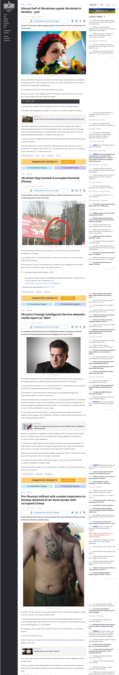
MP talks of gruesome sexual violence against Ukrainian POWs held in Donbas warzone (101, 562)
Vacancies (7, 38)
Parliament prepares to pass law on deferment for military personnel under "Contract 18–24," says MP (101, 35)
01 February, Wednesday (99, 191)
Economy (6, 23)
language (50, 155)
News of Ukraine (27, 155)
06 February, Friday (97, 120)
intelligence (49, 474)
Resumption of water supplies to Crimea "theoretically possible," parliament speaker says (101, 510)
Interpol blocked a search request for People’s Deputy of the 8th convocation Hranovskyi (101, 176)
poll (43, 155)
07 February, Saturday (98, 41)
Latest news (96, 17)
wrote (39, 624)
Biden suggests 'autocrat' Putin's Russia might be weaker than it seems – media (100, 295)
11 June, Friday (95, 487)
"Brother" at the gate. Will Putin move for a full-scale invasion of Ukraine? (100, 528)
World (5, 25)
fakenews (39, 474)
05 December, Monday (98, 200)
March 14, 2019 (49, 287)
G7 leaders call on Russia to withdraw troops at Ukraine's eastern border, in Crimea (102, 351)
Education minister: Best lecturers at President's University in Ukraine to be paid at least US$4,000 (102, 247)
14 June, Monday (96, 209)
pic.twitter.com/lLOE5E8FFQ (50, 283)
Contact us (7, 40)
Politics (6, 21)
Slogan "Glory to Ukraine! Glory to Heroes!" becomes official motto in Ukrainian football (101, 534)
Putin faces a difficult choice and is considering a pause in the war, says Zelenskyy (101, 114)
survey (58, 155)
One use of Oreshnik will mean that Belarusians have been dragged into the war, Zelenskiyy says (101, 46)
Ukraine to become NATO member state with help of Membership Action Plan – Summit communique (102, 219)
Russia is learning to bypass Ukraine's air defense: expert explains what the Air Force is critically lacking (102, 22)
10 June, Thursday (96, 616)
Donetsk (46, 292)
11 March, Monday (96, 141)
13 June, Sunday (96, 337)
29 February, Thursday (98, 165)
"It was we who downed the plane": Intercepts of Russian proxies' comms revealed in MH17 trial (101, 651)
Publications (7, 30)
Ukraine (6, 19)
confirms (44, 386)
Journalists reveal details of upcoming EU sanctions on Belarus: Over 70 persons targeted (102, 610)
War (5, 16)
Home (5, 14)
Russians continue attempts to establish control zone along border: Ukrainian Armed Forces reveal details (102, 28)
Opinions (6, 33)
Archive (6, 36)
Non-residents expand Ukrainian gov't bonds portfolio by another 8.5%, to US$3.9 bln (102, 516)
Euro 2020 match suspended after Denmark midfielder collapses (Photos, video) (101, 387)
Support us (102, 11)
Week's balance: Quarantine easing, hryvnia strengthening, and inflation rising (101, 403)
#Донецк (28, 283)
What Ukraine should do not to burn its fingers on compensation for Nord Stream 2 (102, 466)
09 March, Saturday (97, 150)
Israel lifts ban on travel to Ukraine (103, 505)
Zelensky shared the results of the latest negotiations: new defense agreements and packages (101, 170)
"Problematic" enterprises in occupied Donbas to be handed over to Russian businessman (101, 541)
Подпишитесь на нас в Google (46, 21)
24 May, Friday (95, 129)
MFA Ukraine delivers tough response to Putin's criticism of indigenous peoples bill (102, 626)
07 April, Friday (95, 182)
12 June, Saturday (96, 377)
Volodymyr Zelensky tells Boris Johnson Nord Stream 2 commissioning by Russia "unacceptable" (101, 231)
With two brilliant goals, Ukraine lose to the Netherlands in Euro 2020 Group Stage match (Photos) (102, 331)
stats (37, 155)
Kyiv (5, 27)
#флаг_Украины (36, 283)
